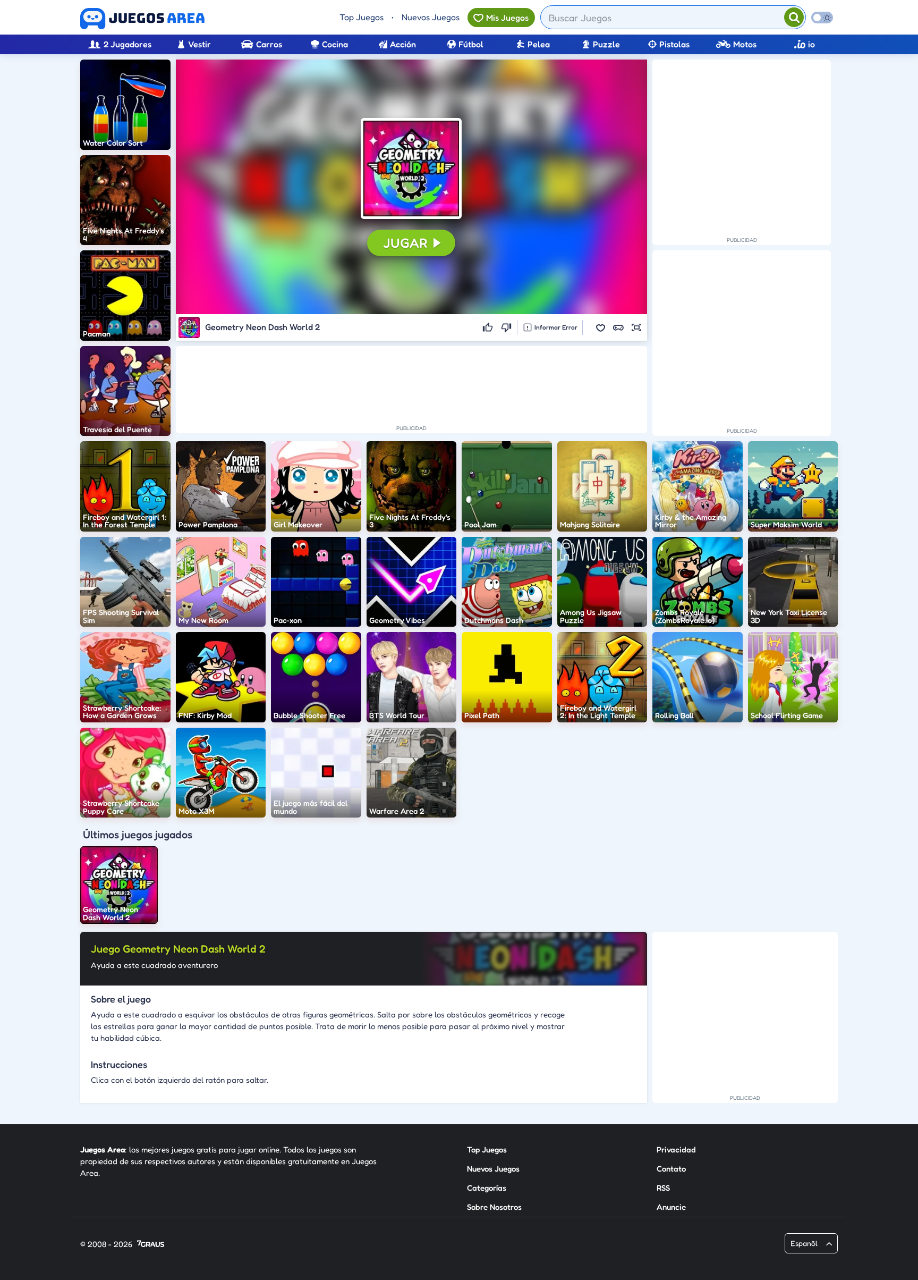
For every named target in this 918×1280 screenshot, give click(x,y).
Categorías (486, 1188)
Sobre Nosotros (494, 1207)
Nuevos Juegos (431, 17)
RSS (663, 1188)
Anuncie (671, 1207)
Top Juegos (361, 17)
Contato (671, 1169)
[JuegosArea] (142, 18)
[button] (411, 168)
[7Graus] (150, 1245)
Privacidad (676, 1149)
